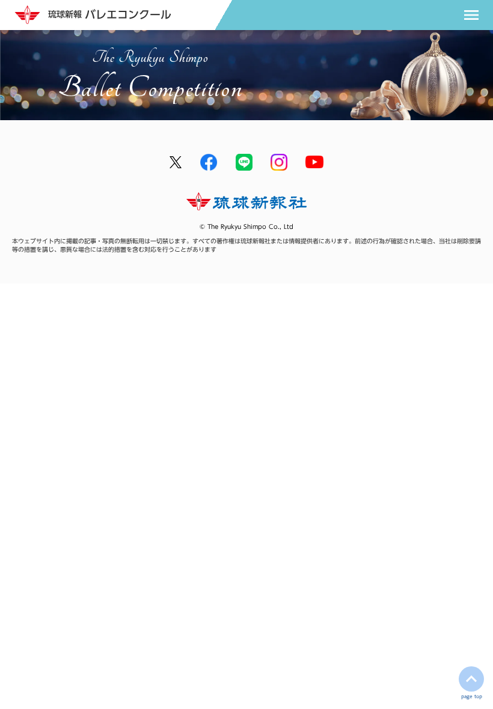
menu (471, 15)
